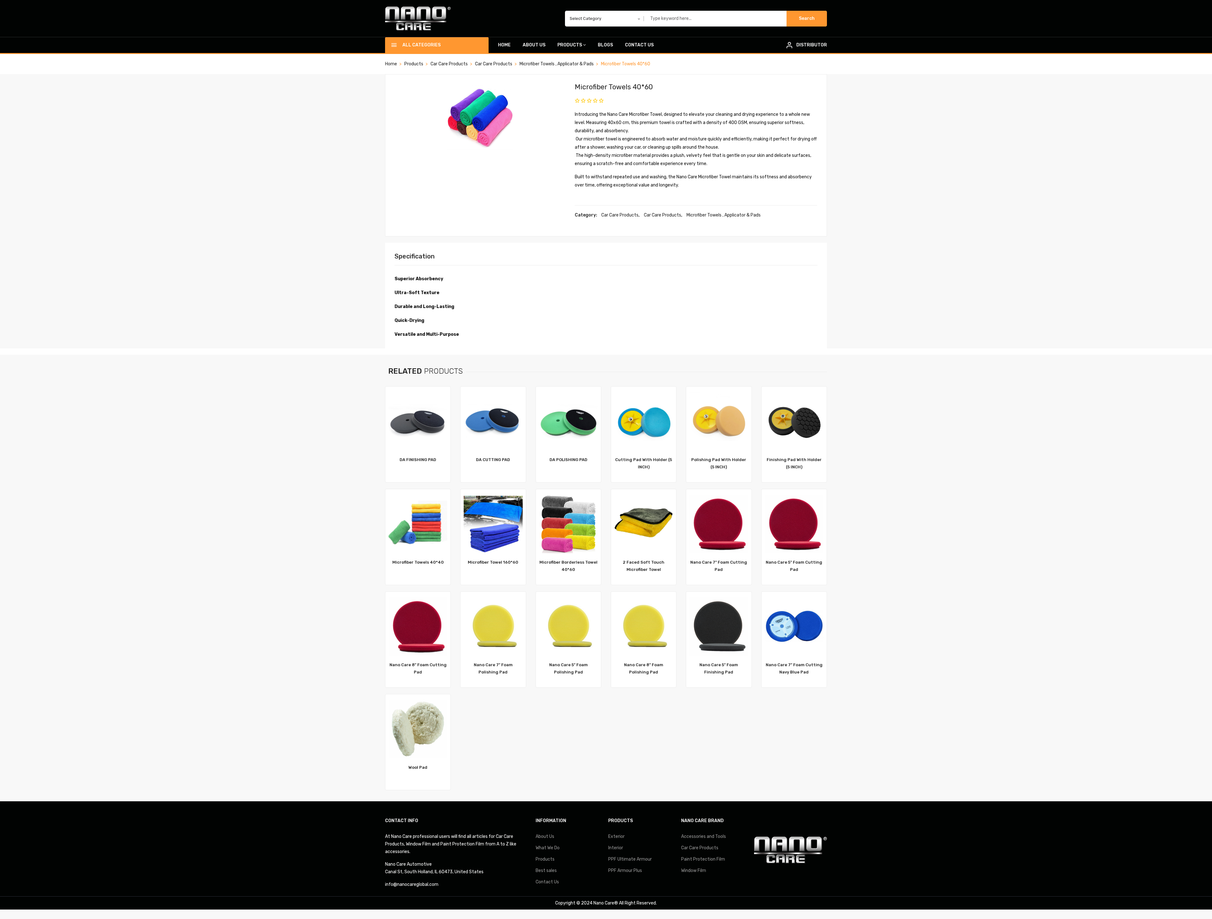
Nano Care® (605, 903)
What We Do (548, 848)
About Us (534, 45)
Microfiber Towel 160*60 (493, 562)
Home (504, 45)
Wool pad (417, 767)
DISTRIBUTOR (811, 45)
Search (807, 18)
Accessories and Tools (703, 836)
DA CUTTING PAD (493, 459)
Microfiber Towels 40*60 (614, 87)
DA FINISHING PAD (418, 459)
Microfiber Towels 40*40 (418, 562)
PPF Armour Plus (625, 870)
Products (569, 45)
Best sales (546, 870)
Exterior (616, 836)
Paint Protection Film (703, 859)
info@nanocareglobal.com (411, 884)
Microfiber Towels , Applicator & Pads (557, 64)
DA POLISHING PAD (568, 459)
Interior (615, 848)
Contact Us (639, 45)
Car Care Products (449, 64)
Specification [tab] (415, 256)
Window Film (693, 870)
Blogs (605, 45)
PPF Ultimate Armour (630, 859)
